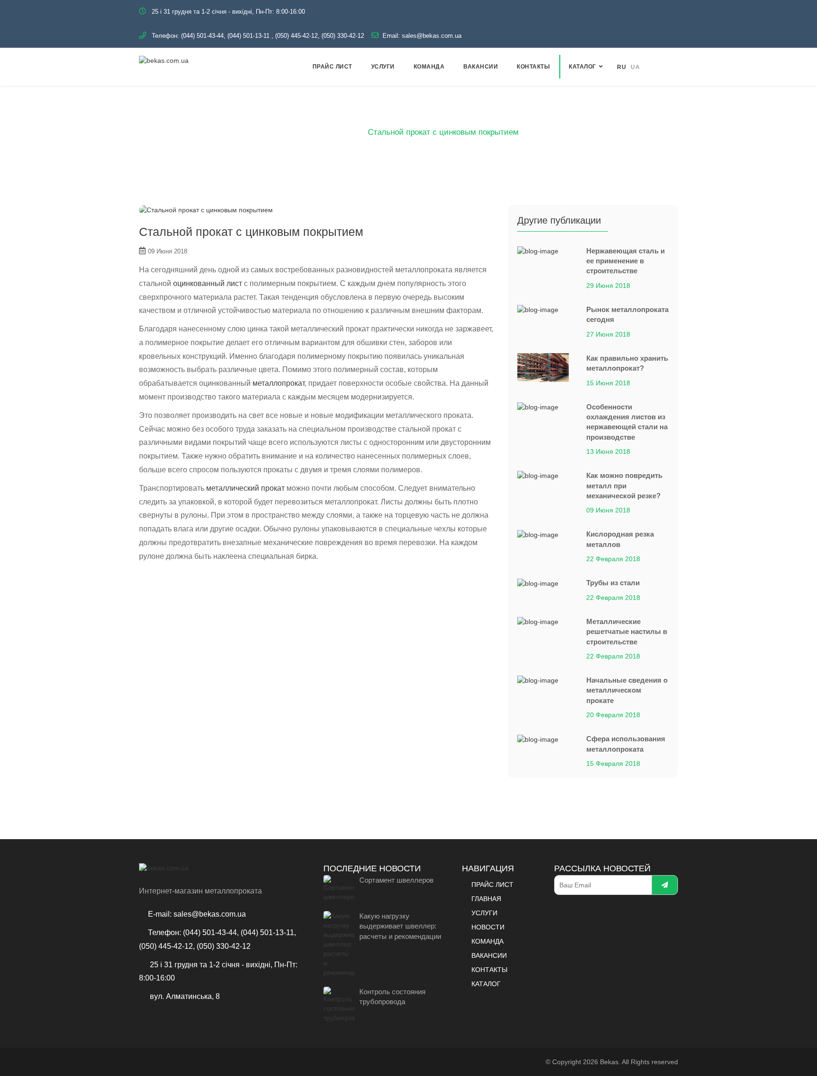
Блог (347, 132)
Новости (487, 927)
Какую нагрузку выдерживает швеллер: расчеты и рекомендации (400, 926)
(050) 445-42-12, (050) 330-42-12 (319, 35)
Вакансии (480, 66)
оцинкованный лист (207, 283)
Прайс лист (332, 66)
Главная (313, 132)
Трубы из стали (613, 583)
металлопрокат (278, 383)
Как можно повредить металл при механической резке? (624, 485)
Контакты (533, 66)
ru (621, 67)
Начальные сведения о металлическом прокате (627, 690)
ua (635, 67)
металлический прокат (245, 488)
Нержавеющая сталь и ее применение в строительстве (625, 261)
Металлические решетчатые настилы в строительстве (626, 631)
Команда (429, 66)
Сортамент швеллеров (396, 880)
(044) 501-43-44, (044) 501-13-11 (225, 35)
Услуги (383, 66)
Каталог (582, 66)
